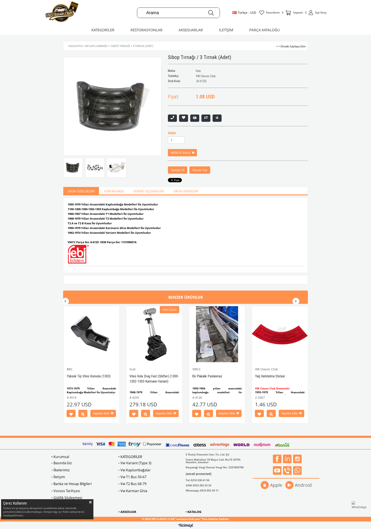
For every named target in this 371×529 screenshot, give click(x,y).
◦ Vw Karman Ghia (132, 490)
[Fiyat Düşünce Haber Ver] (217, 118)
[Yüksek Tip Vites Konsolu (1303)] (92, 334)
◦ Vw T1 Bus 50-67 (132, 477)
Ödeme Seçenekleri (148, 191)
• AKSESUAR (127, 512)
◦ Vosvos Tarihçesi (65, 490)
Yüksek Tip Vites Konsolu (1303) (89, 376)
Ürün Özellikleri (81, 191)
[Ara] (211, 13)
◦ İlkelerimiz (60, 470)
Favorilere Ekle (71, 414)
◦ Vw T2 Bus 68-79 (132, 483)
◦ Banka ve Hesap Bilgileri (71, 483)
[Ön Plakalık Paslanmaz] (217, 334)
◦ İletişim (58, 477)
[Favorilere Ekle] (183, 118)
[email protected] (198, 474)
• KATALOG (193, 512)
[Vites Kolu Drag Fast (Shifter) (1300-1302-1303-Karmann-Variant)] (154, 334)
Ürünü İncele (82, 414)
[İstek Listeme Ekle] (194, 118)
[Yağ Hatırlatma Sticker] (280, 334)
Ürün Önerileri (185, 191)
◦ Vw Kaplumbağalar (134, 470)
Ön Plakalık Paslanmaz (207, 376)
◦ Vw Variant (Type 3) (134, 463)
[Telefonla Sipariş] (172, 118)
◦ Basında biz (61, 463)
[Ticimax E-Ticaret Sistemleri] (185, 526)
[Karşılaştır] (205, 118)
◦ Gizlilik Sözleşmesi (66, 497)
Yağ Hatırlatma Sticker (270, 376)
